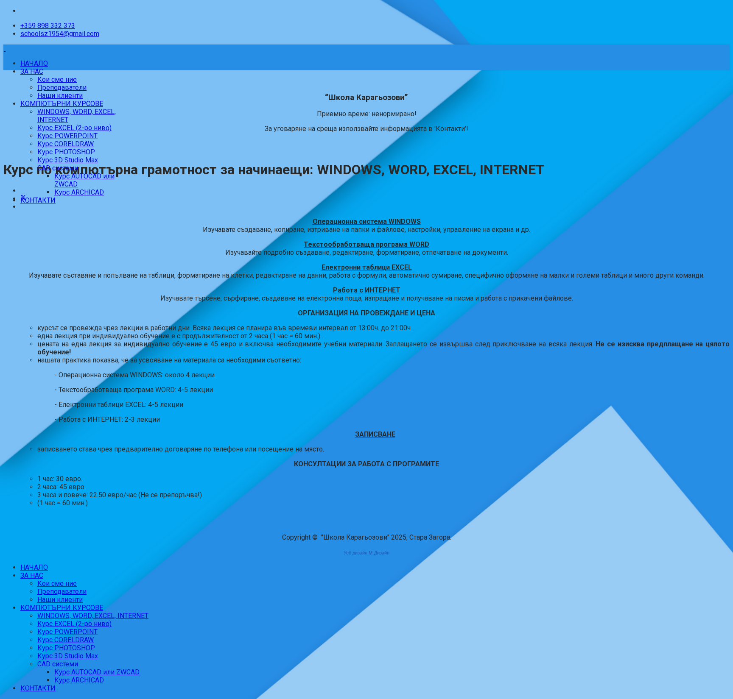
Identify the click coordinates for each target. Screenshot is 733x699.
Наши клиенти (60, 96)
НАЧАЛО (34, 63)
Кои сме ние (57, 79)
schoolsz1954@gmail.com (59, 34)
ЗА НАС (31, 71)
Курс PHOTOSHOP (66, 152)
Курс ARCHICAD (79, 192)
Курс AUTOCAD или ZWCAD (97, 672)
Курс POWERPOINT (67, 136)
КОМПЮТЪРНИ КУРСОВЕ (61, 104)
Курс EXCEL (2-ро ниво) (74, 128)
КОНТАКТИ (38, 200)
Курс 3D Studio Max (67, 160)
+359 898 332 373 (47, 26)
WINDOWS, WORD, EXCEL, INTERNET (92, 616)
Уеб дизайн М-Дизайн (366, 552)
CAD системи (57, 168)
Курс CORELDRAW (65, 144)
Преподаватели (62, 88)
